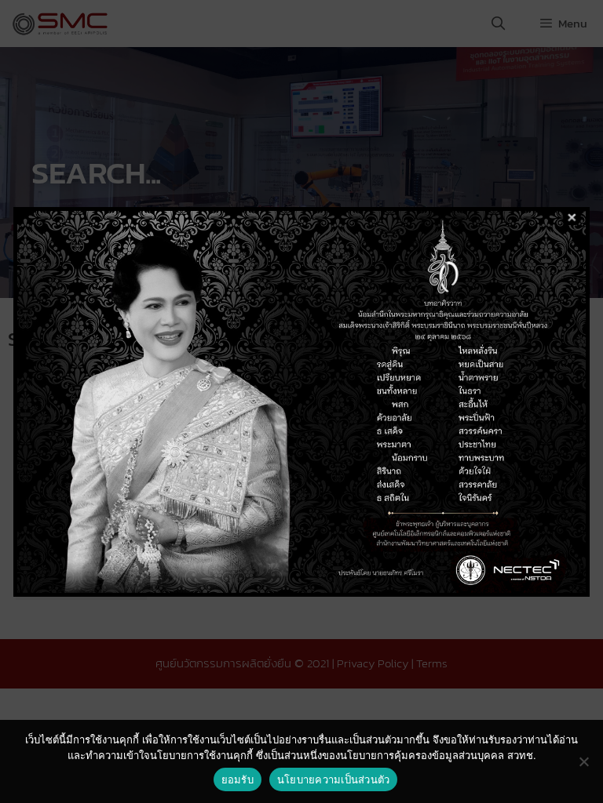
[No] (583, 761)
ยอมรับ (237, 779)
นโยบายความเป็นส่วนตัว (333, 779)
